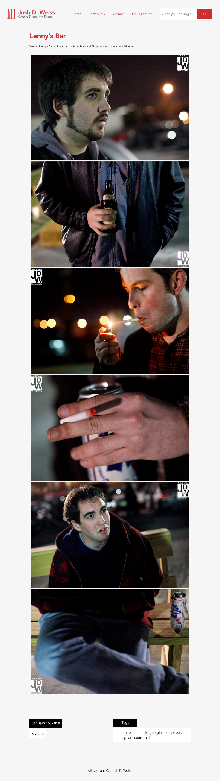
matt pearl (124, 738)
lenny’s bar (172, 733)
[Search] (204, 14)
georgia (156, 733)
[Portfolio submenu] (104, 14)
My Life (38, 734)
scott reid (142, 738)
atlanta (121, 733)
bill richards (138, 733)
